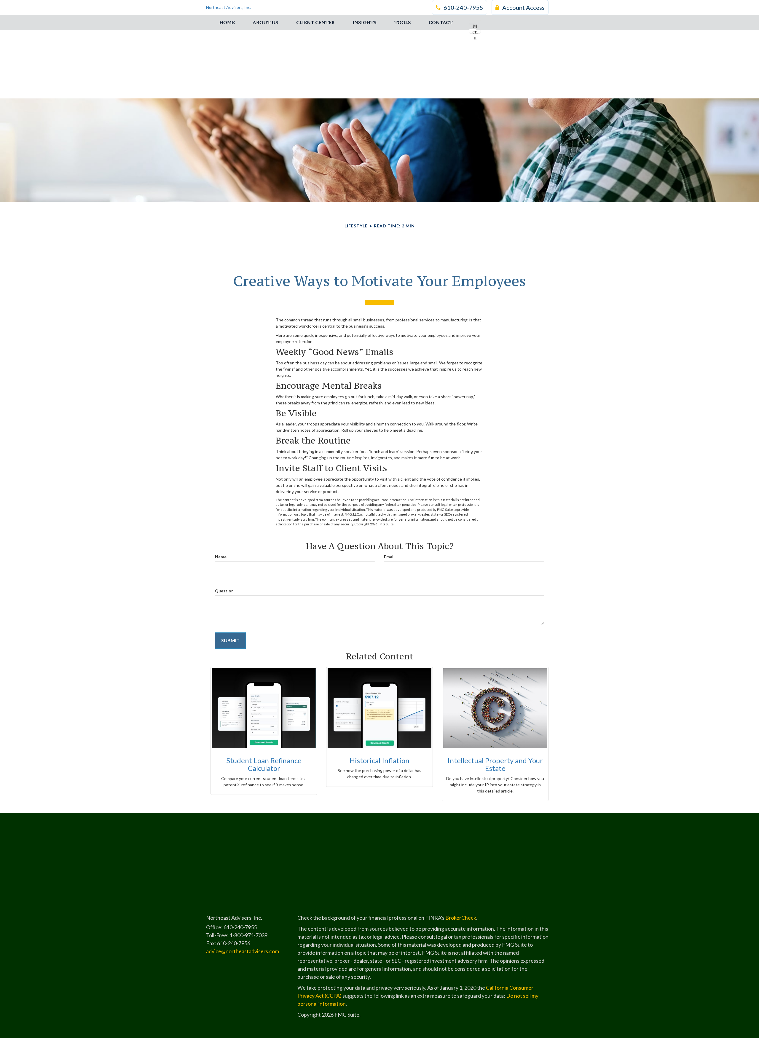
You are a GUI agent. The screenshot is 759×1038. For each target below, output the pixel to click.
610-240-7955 (463, 7)
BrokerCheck (460, 917)
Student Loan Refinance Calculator (264, 764)
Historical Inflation (379, 760)
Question (224, 590)
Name (221, 556)
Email (389, 556)
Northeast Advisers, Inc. (228, 7)
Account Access (523, 7)
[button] (265, 22)
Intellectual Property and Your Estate (495, 764)
